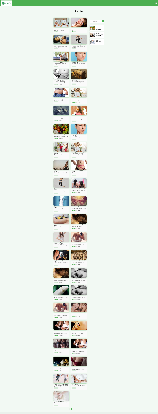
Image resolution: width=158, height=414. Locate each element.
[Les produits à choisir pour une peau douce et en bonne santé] (79, 129)
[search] (153, 3)
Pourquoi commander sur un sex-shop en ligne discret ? (79, 331)
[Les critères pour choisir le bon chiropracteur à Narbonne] (92, 35)
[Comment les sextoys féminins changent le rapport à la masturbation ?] (79, 343)
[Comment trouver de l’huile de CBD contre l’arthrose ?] (79, 165)
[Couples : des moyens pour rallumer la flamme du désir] (61, 307)
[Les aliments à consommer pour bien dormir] (61, 129)
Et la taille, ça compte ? (57, 295)
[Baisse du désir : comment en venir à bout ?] (79, 255)
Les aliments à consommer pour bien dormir (61, 134)
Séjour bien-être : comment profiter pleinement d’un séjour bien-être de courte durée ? (79, 153)
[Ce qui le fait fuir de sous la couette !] (79, 378)
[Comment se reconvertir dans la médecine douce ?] (61, 183)
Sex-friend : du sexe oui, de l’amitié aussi (60, 366)
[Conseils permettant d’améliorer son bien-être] (61, 22)
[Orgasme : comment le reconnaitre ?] (79, 219)
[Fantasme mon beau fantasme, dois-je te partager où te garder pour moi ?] (61, 237)
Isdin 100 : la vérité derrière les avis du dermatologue (98, 42)
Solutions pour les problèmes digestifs (60, 98)
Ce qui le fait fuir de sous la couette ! (77, 384)
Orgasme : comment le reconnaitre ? (77, 224)
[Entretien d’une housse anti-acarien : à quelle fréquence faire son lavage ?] (79, 110)
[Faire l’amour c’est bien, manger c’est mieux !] (61, 378)
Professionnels (98, 33)
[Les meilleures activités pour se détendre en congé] (61, 110)
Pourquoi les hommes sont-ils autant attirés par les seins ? (61, 331)
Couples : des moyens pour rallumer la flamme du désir (61, 313)
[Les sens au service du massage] (61, 396)
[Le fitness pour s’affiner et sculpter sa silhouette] (61, 165)
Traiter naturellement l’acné (76, 62)
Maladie (97, 40)
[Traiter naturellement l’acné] (79, 56)
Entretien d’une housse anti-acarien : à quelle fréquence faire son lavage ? (78, 116)
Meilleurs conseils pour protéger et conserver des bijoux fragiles (78, 80)
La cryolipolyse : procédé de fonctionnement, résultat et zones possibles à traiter (61, 80)
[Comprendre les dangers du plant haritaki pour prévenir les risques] (92, 28)
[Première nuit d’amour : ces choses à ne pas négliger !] (79, 361)
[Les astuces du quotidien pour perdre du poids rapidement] (61, 147)
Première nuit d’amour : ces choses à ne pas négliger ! (78, 367)
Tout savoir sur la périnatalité (58, 45)
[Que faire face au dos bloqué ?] (61, 56)
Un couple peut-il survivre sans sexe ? (77, 206)
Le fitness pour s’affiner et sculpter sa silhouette (59, 171)
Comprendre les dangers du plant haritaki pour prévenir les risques (99, 28)
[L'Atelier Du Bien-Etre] (6, 3)
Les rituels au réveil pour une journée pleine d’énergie (78, 98)
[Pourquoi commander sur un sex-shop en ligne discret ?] (79, 325)
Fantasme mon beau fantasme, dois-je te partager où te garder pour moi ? (60, 243)
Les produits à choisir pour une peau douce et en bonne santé (78, 135)
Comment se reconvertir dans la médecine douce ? (60, 189)
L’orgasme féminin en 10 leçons (76, 295)
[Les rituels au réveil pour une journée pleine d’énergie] (79, 92)
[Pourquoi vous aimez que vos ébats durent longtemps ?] (61, 201)
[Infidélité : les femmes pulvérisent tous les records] (61, 255)
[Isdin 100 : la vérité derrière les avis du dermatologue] (92, 42)
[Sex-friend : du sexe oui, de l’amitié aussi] (61, 361)
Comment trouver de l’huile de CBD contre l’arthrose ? (78, 171)
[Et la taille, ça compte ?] (61, 290)
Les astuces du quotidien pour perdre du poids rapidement (61, 153)
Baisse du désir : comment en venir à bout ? (78, 260)
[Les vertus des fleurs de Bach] (79, 22)
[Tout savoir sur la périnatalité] (61, 39)
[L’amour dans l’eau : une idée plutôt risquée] (79, 183)
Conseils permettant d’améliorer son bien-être (61, 28)
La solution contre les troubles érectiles (60, 278)
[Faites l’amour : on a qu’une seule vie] (79, 307)
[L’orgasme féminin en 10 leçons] (79, 290)
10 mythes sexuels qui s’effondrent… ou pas (78, 242)
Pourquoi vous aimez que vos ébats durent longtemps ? (60, 207)
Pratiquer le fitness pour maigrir (76, 45)
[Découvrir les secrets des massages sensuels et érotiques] (61, 219)
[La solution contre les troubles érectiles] (61, 273)
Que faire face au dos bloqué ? (58, 62)
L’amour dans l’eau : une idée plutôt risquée (78, 188)
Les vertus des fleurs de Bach (76, 28)
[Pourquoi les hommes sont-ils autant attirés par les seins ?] (61, 325)
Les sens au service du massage (59, 401)
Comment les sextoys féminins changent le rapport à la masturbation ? (78, 349)
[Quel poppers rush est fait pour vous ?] (61, 343)
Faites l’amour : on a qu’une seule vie (77, 312)
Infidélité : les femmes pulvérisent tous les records (60, 261)
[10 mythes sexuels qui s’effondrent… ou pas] (79, 237)
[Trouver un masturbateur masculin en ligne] (79, 273)
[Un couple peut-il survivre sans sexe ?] (79, 201)
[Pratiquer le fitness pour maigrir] (79, 39)
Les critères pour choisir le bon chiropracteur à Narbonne (99, 35)
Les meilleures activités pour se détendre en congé (60, 116)
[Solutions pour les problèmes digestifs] (61, 92)
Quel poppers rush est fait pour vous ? (60, 348)
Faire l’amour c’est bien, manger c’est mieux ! (61, 384)
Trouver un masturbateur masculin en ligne (78, 278)
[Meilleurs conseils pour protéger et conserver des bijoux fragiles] (79, 74)
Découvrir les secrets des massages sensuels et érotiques (61, 225)
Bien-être (56, 31)
